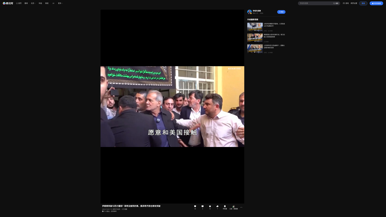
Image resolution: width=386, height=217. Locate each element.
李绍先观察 (257, 11)
